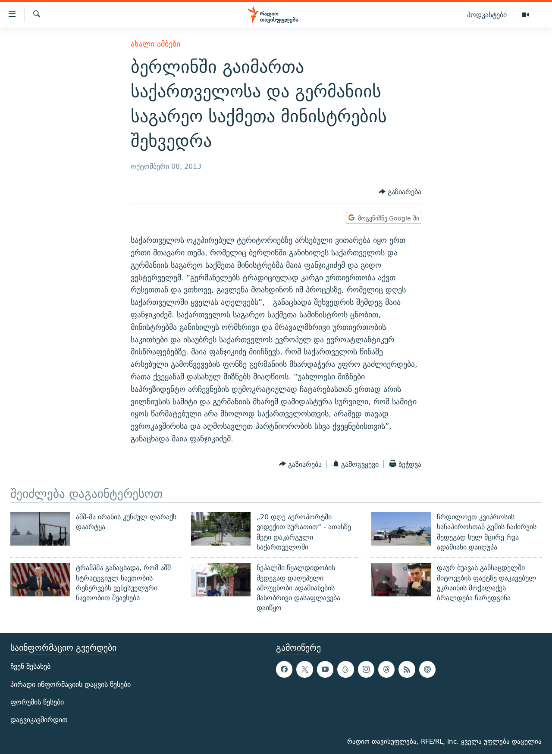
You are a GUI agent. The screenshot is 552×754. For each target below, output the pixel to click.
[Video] (525, 15)
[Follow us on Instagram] (366, 669)
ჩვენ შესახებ (30, 666)
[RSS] (406, 669)
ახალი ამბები (155, 43)
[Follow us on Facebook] (284, 669)
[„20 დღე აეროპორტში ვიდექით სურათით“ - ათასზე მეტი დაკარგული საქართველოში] (221, 529)
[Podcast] (427, 669)
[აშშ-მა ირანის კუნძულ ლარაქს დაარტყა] (40, 529)
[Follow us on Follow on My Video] (345, 669)
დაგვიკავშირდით (39, 719)
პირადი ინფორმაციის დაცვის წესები (70, 684)
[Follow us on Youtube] (325, 669)
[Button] (400, 192)
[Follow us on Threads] (386, 669)
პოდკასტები (487, 15)
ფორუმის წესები (37, 702)
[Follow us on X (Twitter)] (304, 669)
